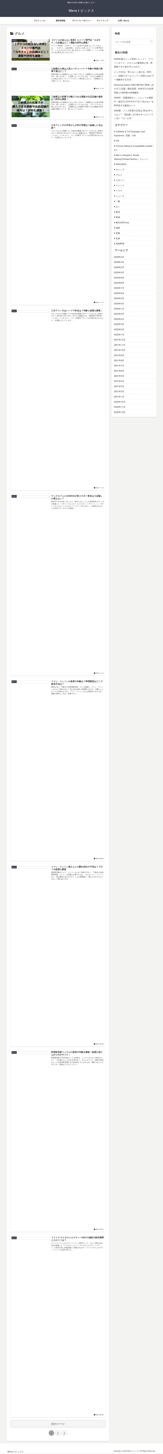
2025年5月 (119, 272)
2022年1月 (119, 334)
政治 (118, 211)
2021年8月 (119, 360)
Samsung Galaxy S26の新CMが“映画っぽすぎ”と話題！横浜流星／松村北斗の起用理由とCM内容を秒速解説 (134, 88)
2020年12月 (119, 401)
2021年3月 (119, 386)
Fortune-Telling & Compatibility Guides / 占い (133, 147)
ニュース (120, 195)
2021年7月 (119, 365)
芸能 (118, 233)
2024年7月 (119, 287)
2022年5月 (119, 313)
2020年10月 (119, 412)
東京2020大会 (122, 222)
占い (118, 206)
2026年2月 (119, 267)
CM (117, 140)
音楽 (118, 238)
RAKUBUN (121, 164)
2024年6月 (119, 293)
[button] (151, 41)
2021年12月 (119, 339)
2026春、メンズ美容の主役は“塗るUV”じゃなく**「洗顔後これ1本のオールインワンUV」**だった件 (133, 114)
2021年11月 (119, 344)
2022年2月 (119, 329)
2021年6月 (119, 370)
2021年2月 (119, 391)
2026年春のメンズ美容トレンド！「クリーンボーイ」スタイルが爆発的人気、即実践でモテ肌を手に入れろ (133, 62)
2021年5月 (119, 375)
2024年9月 (119, 277)
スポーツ (120, 180)
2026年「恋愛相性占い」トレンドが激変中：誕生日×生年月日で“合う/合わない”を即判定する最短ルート (134, 101)
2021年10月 (119, 349)
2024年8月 (119, 282)
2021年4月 (119, 380)
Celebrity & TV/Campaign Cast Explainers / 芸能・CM (129, 133)
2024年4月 (119, 303)
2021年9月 (119, 355)
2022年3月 (119, 324)
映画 (118, 217)
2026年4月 (119, 256)
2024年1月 (119, 308)
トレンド (120, 185)
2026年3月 (119, 261)
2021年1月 (119, 396)
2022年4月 (119, 318)
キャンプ (120, 169)
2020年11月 (119, 406)
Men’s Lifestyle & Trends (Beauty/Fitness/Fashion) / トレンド (131, 156)
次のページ (58, 1424)
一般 (118, 201)
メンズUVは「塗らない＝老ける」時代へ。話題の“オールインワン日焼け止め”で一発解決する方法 (134, 75)
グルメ (119, 174)
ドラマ (119, 190)
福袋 (118, 227)
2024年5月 (119, 298)
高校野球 (120, 243)
